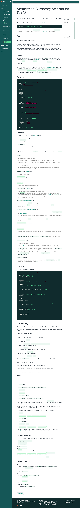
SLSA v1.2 (3, 7)
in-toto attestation (42, 22)
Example (65, 31)
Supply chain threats (6, 14)
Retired (67, 19)
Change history (66, 37)
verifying (49, 194)
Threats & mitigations (5, 35)
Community (3, 50)
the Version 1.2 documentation (53, 2)
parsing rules (45, 31)
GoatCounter (42, 501)
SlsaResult (29, 228)
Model (65, 25)
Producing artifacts (6, 26)
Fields (66, 30)
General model (5, 38)
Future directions (6, 20)
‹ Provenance (20, 493)
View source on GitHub (69, 500)
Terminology (5, 23)
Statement (37, 59)
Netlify (72, 502)
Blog (2, 51)
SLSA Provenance (23, 213)
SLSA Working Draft (4, 45)
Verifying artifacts (6, 30)
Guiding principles (6, 17)
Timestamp (28, 182)
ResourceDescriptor (27, 200)
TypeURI (27, 171)
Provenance (5, 39)
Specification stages (4, 48)
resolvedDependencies (51, 67)
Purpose (65, 24)
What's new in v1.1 (6, 11)
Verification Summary (5, 42)
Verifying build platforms (5, 33)
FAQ (4, 19)
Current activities (4, 5)
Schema (65, 27)
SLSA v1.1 (2, 8)
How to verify (66, 33)
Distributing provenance (5, 29)
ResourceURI (28, 188)
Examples (66, 34)
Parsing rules (67, 28)
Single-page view (5, 43)
